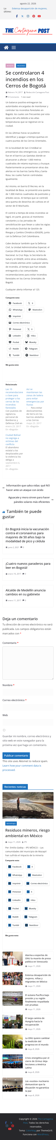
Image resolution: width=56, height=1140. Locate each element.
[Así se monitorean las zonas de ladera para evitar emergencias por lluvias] (36, 408)
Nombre (8, 685)
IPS (25, 842)
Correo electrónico (14, 700)
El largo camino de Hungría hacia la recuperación (34, 1021)
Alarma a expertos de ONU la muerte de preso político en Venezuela (38, 958)
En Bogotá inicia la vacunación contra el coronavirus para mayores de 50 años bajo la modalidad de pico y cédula (27, 535)
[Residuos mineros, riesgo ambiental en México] (28, 805)
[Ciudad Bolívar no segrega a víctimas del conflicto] (16, 452)
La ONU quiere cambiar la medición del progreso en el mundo (37, 1041)
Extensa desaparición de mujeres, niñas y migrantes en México (29, 10)
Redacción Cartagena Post (37, 92)
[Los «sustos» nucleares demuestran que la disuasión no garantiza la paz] (12, 1088)
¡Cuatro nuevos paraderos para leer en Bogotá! (28, 565)
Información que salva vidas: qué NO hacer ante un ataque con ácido (28, 488)
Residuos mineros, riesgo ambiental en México (27, 833)
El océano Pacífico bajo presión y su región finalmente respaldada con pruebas (37, 1000)
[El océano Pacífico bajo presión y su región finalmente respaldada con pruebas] (12, 1002)
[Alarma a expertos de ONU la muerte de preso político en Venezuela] (12, 961)
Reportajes (11, 823)
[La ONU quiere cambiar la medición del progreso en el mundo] (12, 1044)
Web (5, 715)
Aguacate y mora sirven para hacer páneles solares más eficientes (29, 500)
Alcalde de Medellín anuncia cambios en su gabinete (26, 592)
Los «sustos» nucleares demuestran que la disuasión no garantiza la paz (37, 1086)
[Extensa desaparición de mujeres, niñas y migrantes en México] (12, 981)
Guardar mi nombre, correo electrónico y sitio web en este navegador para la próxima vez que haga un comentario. (26, 741)
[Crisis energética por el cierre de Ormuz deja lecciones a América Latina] (12, 1065)
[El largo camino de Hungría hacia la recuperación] (12, 1024)
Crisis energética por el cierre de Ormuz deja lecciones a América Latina (37, 1062)
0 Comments (13, 97)
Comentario (10, 643)
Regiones (21, 66)
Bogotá (10, 66)
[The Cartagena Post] (6, 47)
